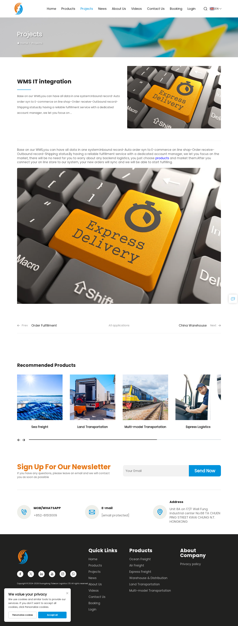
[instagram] (63, 574)
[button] (19, 439)
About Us (119, 8)
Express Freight (140, 572)
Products (68, 8)
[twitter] (31, 574)
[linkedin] (41, 574)
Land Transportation (92, 427)
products (162, 158)
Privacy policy (190, 564)
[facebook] (20, 574)
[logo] (18, 8)
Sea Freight (39, 427)
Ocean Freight (140, 559)
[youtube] (52, 574)
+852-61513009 (45, 515)
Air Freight (136, 565)
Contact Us (156, 8)
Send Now (205, 471)
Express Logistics (198, 427)
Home (51, 8)
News (102, 8)
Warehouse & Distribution (148, 578)
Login (191, 8)
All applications (119, 325)
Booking (176, 8)
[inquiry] (233, 299)
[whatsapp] (73, 574)
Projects (86, 8)
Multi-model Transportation (145, 427)
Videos (136, 8)
